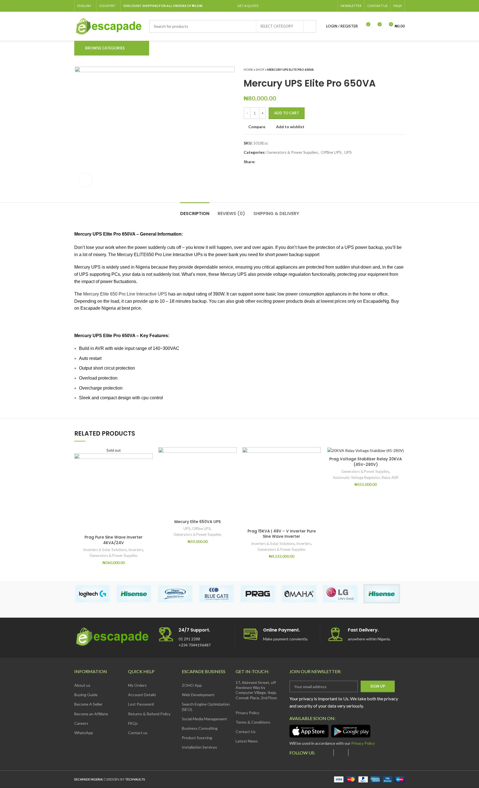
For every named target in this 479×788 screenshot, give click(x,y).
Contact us (137, 732)
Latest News (247, 741)
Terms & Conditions (253, 722)
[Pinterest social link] (325, 5)
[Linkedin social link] (331, 5)
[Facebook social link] (300, 5)
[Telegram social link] (285, 161)
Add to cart (286, 113)
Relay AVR (390, 477)
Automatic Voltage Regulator (356, 477)
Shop (260, 69)
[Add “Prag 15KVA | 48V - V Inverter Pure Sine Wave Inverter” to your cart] (316, 469)
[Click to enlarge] (85, 180)
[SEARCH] (310, 26)
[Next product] (402, 69)
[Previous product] (391, 69)
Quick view (149, 481)
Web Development (198, 694)
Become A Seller (88, 704)
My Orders (137, 685)
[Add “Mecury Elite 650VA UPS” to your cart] (233, 469)
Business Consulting (200, 728)
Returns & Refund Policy (149, 713)
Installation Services (199, 747)
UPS (348, 152)
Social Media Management (204, 718)
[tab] (194, 210)
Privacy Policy (247, 712)
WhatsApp (83, 732)
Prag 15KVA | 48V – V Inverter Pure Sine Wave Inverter (282, 533)
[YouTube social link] (319, 5)
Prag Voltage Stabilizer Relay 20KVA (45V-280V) (365, 461)
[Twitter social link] (306, 5)
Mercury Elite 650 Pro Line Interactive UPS (125, 294)
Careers (81, 723)
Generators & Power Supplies (292, 152)
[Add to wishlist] (149, 456)
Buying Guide (86, 694)
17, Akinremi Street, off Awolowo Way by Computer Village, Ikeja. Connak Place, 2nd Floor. (256, 690)
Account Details (142, 694)
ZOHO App (192, 685)
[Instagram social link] (312, 5)
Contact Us (246, 731)
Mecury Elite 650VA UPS (197, 521)
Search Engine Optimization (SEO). (206, 706)
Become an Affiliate (91, 713)
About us (82, 685)
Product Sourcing (197, 737)
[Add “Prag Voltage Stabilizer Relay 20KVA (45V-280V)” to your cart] (400, 469)
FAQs (133, 723)
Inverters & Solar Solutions (105, 549)
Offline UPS (331, 152)
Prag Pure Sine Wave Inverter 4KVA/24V (113, 539)
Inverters (135, 549)
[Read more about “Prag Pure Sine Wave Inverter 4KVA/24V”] (149, 469)
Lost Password (141, 704)
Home (248, 69)
